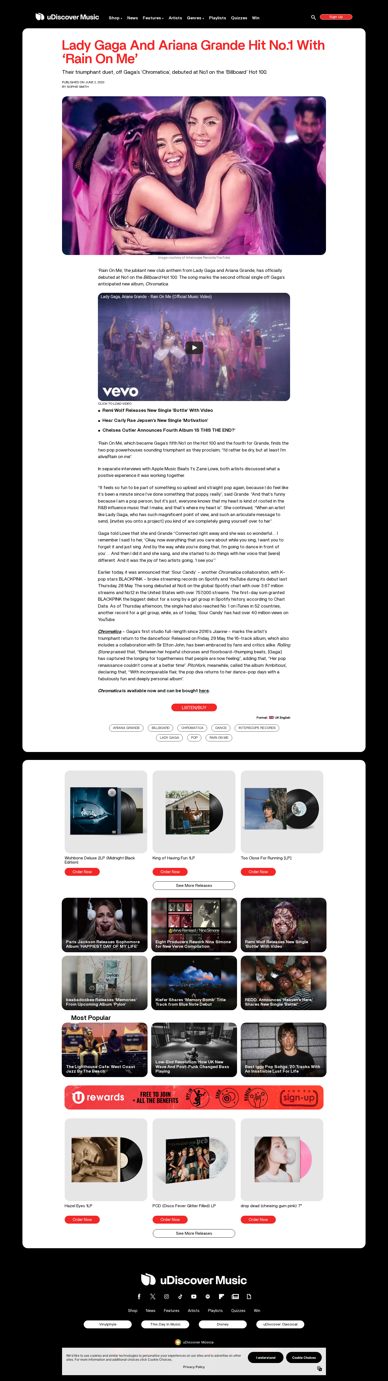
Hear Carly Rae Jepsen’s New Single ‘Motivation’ (155, 420)
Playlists (217, 18)
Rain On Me (219, 738)
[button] (106, 823)
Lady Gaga (169, 738)
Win (255, 18)
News (132, 18)
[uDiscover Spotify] (207, 1296)
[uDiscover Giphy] (249, 1296)
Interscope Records (257, 728)
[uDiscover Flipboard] (221, 1296)
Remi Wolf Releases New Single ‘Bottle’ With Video (157, 410)
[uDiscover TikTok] (180, 1296)
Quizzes (239, 18)
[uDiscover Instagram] (166, 1296)
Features (152, 18)
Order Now (82, 872)
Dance (221, 728)
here (204, 691)
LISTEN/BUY (194, 707)
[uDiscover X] (153, 1296)
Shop (114, 18)
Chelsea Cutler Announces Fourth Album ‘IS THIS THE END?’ (168, 430)
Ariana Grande (126, 728)
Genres (194, 18)
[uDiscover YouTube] (194, 1296)
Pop (194, 738)
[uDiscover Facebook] (139, 1296)
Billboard (160, 728)
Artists (175, 18)
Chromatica (192, 728)
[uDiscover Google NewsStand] (235, 1296)
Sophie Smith (78, 86)
